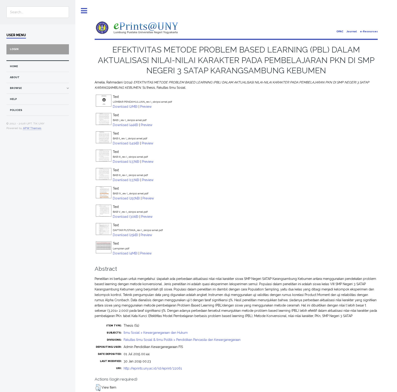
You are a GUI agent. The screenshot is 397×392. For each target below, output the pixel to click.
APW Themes (32, 128)
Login (14, 49)
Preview (146, 106)
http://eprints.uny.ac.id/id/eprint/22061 (153, 368)
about (15, 77)
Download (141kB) (126, 143)
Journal (351, 31)
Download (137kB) (126, 161)
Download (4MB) (125, 253)
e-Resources (369, 31)
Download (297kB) (126, 198)
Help (13, 99)
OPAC (339, 31)
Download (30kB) (126, 216)
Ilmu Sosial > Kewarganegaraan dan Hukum (156, 332)
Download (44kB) (125, 125)
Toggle (84, 11)
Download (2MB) (125, 106)
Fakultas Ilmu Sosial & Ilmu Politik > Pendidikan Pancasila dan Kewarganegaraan (182, 340)
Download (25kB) (125, 235)
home (14, 66)
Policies (16, 110)
